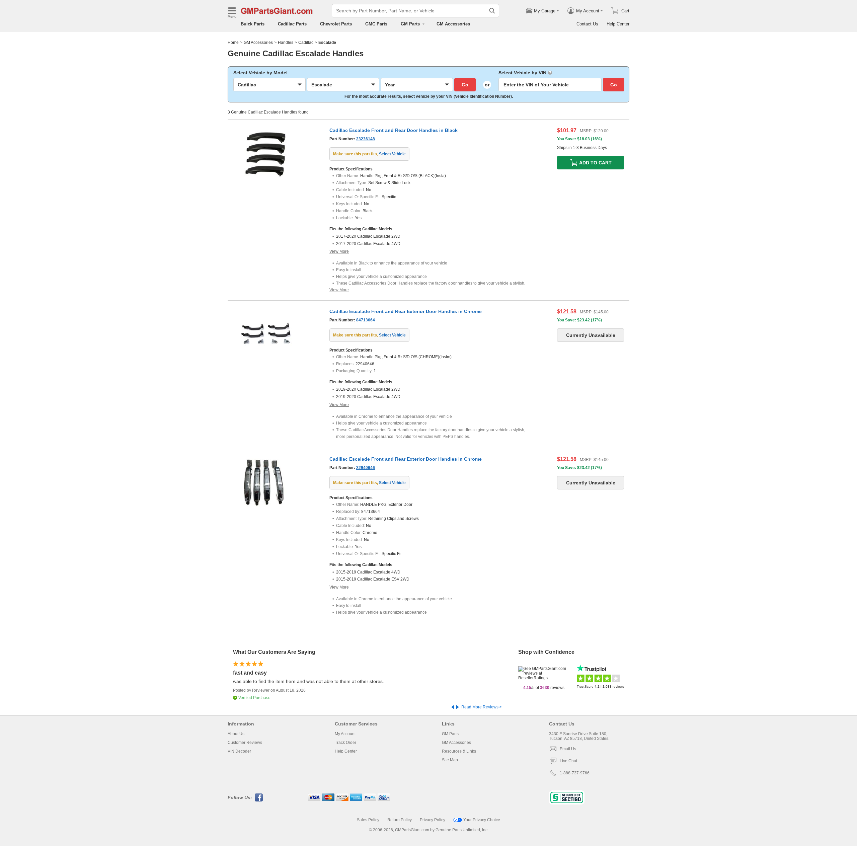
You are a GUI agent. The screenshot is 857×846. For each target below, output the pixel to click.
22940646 (365, 467)
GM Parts (450, 734)
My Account (345, 734)
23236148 (365, 139)
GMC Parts (376, 23)
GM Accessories (453, 23)
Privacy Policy (432, 820)
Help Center (618, 23)
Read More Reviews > (481, 707)
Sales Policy (368, 820)
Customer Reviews (245, 742)
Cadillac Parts (292, 23)
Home (233, 42)
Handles (285, 42)
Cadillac (305, 42)
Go (465, 84)
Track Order (345, 742)
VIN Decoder (239, 751)
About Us (236, 734)
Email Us (568, 749)
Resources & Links (459, 751)
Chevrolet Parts (336, 23)
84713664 (365, 320)
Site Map (450, 760)
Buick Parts (252, 23)
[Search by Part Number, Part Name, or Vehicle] (492, 11)
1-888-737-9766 (575, 773)
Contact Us (587, 23)
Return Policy (399, 820)
